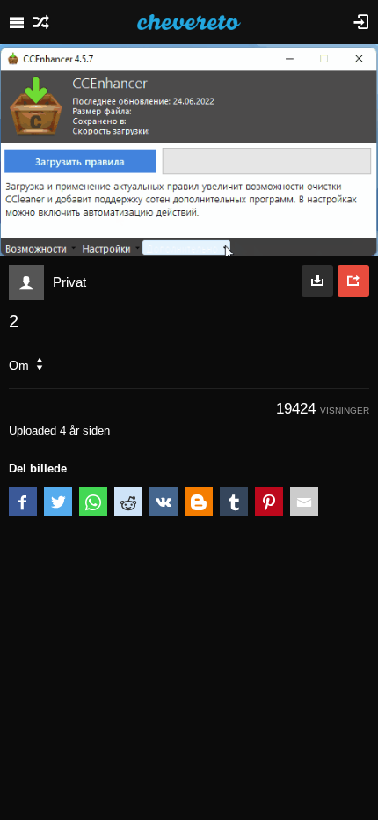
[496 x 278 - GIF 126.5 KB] (317, 281)
